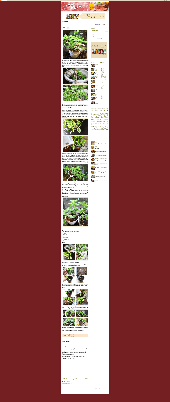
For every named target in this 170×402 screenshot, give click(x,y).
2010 (101, 98)
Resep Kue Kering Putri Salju (96, 98)
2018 (101, 90)
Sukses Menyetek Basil (103, 77)
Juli (101, 73)
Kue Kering (103, 116)
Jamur (105, 115)
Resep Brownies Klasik (97, 179)
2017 (101, 91)
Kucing (95, 116)
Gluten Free (95, 113)
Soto (91, 127)
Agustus (102, 72)
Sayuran (104, 125)
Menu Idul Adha (98, 121)
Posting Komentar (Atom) (67, 381)
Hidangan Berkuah (105, 113)
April (101, 86)
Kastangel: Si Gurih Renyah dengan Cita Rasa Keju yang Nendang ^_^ (96, 73)
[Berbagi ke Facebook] (68, 335)
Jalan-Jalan (103, 115)
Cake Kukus (99, 110)
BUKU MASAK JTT (82, 11)
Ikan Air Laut (103, 114)
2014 (101, 94)
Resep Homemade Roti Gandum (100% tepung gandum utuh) (100, 175)
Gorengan (99, 113)
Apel (94, 108)
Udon (94, 129)
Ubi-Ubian (106, 128)
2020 (101, 67)
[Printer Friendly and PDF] (64, 335)
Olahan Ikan (92, 123)
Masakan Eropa (94, 118)
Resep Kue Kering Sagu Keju (96, 85)
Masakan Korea (101, 119)
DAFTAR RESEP (76, 11)
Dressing (99, 112)
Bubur (101, 109)
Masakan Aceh (105, 117)
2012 (101, 96)
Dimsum (94, 112)
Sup (97, 127)
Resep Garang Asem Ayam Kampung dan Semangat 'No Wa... (104, 85)
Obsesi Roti (105, 122)
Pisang (93, 124)
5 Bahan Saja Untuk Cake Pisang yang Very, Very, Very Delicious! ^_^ (96, 69)
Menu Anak (94, 121)
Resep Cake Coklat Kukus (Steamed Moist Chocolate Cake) (96, 102)
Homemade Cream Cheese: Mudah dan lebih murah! (96, 90)
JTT (65, 11)
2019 (101, 89)
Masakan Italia (105, 118)
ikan (100, 114)
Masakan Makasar (105, 119)
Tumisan (100, 128)
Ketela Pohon (93, 116)
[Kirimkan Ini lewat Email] (66, 335)
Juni (101, 74)
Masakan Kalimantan (97, 119)
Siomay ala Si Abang (97, 162)
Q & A (94, 11)
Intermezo (67, 336)
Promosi (98, 124)
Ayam (97, 108)
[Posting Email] (73, 334)
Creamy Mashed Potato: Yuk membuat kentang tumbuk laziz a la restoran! (96, 94)
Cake (105, 109)
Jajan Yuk (101, 115)
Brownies (92, 109)
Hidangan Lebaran (94, 114)
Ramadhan (103, 124)
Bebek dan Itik (105, 108)
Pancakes (96, 123)
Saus (100, 125)
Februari (102, 88)
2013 (101, 95)
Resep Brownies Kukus (97, 154)
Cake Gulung (96, 110)
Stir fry (95, 127)
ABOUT (68, 11)
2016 (101, 92)
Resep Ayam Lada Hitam (103, 76)
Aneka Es (92, 108)
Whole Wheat (105, 129)
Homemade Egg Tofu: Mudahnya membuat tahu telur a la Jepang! (101, 158)
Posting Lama (86, 378)
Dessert (91, 112)
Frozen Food (106, 112)
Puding (100, 124)
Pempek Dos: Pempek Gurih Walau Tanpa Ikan (96, 77)
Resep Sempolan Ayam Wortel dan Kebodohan (104, 83)
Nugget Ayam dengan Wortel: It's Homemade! (96, 81)
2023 (101, 64)
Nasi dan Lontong (94, 122)
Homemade (97, 114)
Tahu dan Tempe (101, 127)
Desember (102, 68)
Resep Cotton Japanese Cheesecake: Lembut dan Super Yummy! (100, 142)
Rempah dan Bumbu (69, 336)
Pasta (98, 123)
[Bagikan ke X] (67, 335)
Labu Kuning (98, 117)
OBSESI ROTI (87, 11)
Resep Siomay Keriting (103, 79)
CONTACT (71, 11)
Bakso (101, 108)
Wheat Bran (102, 129)
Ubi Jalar (103, 128)
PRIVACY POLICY (102, 11)
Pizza (95, 124)
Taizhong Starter (106, 127)
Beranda (76, 378)
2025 (101, 63)
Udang (92, 129)
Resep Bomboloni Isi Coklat (104, 81)
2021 (101, 66)
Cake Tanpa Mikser (104, 110)
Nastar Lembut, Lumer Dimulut (96, 64)
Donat (96, 112)
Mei (101, 75)
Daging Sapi (104, 111)
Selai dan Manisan (96, 126)
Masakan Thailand (97, 120)
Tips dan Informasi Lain (73, 336)
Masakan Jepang (92, 119)
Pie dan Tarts (106, 123)
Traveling (96, 128)
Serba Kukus (100, 126)
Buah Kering (97, 109)
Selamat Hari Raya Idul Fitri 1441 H (104, 80)
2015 (101, 93)
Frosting (103, 112)
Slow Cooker (104, 126)
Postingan (95, 388)
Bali (103, 108)
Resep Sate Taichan (103, 78)
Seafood (92, 126)
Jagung (98, 115)
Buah (94, 109)
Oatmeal (101, 122)
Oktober (102, 70)
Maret (102, 87)
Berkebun (65, 336)
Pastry (100, 123)
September (102, 71)
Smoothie (107, 126)
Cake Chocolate (92, 110)
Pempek (103, 123)
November (102, 69)
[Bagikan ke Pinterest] (69, 335)
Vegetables (96, 129)
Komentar (95, 389)
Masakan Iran (101, 118)
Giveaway (92, 113)
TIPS (91, 11)
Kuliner (95, 117)
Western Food (99, 129)
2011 (101, 97)
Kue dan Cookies (98, 116)
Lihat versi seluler (75, 379)
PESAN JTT (97, 11)
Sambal (95, 125)
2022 (101, 65)
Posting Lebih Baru (65, 378)
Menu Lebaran (102, 121)
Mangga (102, 117)
